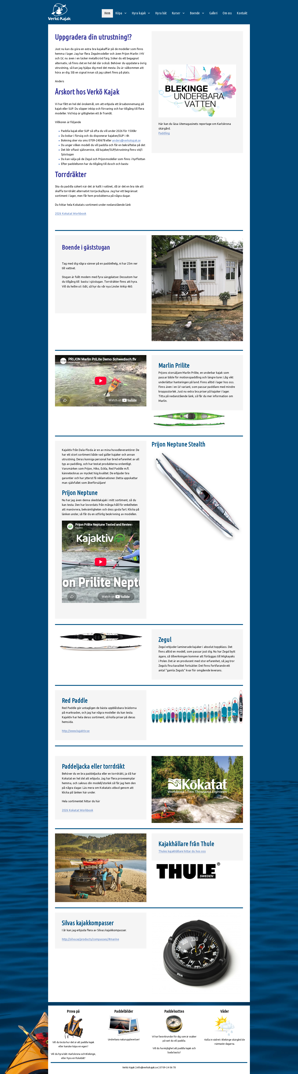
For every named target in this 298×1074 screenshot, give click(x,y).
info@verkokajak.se (147, 1067)
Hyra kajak (139, 13)
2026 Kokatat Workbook (70, 213)
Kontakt (242, 13)
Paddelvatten (174, 1011)
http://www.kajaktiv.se (76, 730)
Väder (224, 1011)
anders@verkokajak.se (126, 140)
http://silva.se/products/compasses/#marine (90, 939)
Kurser (176, 13)
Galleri (213, 13)
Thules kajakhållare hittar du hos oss (182, 851)
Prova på (73, 1011)
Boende (195, 13)
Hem (107, 13)
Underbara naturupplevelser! (124, 1039)
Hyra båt (161, 13)
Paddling (164, 133)
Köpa (118, 13)
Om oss (227, 13)
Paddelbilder (123, 1011)
